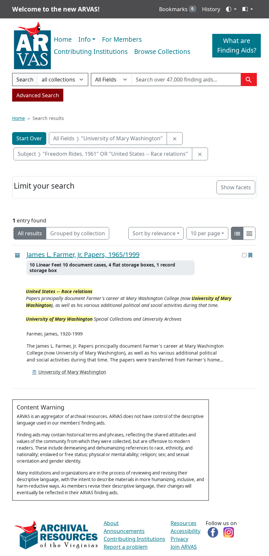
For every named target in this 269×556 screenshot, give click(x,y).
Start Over (29, 138)
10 (205, 233)
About (111, 523)
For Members (122, 39)
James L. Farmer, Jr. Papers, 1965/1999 (83, 255)
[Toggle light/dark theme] (231, 9)
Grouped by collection (77, 233)
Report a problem (126, 546)
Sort (154, 233)
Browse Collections (162, 51)
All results (30, 233)
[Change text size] (247, 9)
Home (63, 39)
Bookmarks (176, 9)
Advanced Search (37, 95)
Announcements (124, 531)
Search (24, 81)
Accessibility (185, 531)
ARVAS (32, 45)
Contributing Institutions (91, 51)
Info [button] (84, 39)
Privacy (179, 539)
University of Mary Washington (72, 372)
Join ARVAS (184, 546)
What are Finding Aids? (236, 45)
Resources (184, 523)
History (211, 9)
